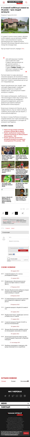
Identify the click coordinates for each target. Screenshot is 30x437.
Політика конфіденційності (11, 434)
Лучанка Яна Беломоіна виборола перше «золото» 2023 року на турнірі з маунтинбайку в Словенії (17, 291)
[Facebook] (9, 396)
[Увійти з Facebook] (13, 254)
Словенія (7, 228)
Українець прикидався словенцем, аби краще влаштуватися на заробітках (16, 346)
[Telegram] (5, 396)
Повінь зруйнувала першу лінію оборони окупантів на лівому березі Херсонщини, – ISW (16, 134)
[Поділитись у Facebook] (3, 213)
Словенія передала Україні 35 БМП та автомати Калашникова (16, 322)
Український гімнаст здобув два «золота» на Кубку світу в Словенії (16, 315)
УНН (22, 48)
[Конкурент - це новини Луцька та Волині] (15, 415)
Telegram (14, 222)
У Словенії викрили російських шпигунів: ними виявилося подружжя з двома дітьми (16, 300)
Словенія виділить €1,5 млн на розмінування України (13, 274)
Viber (18, 222)
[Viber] (24, 396)
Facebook (5, 220)
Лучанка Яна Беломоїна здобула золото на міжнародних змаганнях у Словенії (16, 330)
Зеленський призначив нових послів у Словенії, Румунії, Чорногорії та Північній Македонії (16, 338)
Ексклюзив (24, 381)
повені (12, 228)
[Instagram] (20, 396)
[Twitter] (13, 396)
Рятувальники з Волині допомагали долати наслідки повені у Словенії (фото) (15, 282)
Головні (13, 381)
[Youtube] (17, 396)
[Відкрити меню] (4, 2)
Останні (3, 381)
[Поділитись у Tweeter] (13, 213)
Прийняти (26, 433)
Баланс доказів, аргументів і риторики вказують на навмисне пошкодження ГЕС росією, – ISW (14, 139)
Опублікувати (23, 250)
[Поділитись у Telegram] (22, 213)
